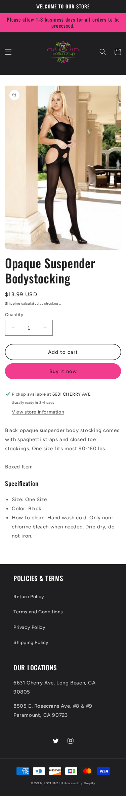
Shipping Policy (31, 642)
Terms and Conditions (38, 612)
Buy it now (63, 371)
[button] (8, 51)
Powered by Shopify (80, 783)
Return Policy (28, 597)
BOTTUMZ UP (54, 783)
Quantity (14, 314)
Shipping (12, 303)
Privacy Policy (29, 627)
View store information (38, 412)
